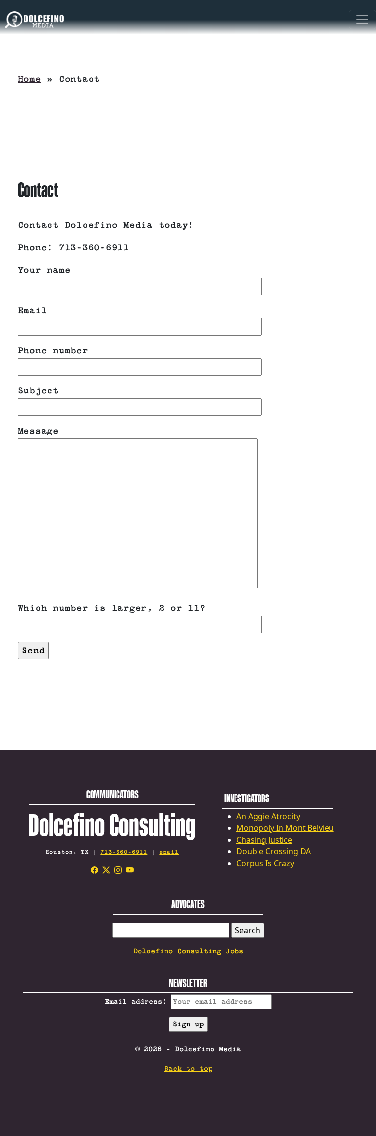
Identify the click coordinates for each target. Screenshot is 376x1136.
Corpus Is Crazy (265, 863)
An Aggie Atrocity (268, 816)
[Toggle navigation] (362, 19)
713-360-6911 (123, 852)
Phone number (53, 351)
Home (29, 79)
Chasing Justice (264, 839)
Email (32, 310)
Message (38, 431)
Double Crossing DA (274, 851)
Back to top (188, 1069)
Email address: (138, 1002)
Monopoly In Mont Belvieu (285, 827)
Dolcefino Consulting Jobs (188, 951)
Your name (44, 270)
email (169, 852)
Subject (38, 391)
